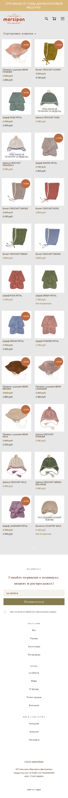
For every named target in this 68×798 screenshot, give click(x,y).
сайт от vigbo (34, 790)
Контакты (34, 705)
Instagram (34, 723)
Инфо (34, 680)
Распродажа (34, 654)
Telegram (34, 731)
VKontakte (34, 739)
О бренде (34, 689)
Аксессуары (34, 646)
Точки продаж (34, 697)
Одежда (34, 638)
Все (34, 630)
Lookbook (34, 672)
